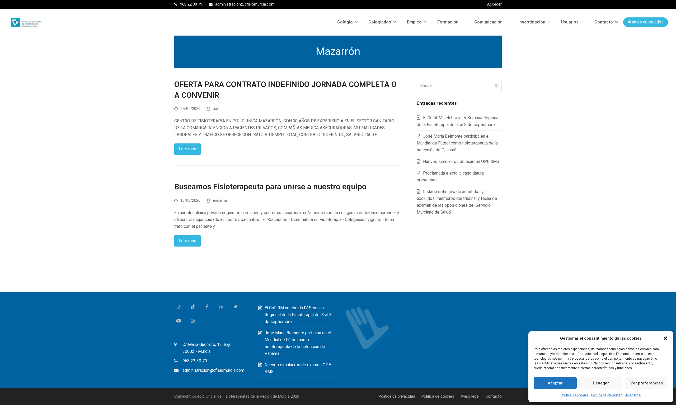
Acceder (494, 4)
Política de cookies (575, 395)
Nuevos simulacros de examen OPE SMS (461, 161)
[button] (665, 338)
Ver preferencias (646, 383)
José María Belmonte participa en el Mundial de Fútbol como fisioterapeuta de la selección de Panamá (457, 143)
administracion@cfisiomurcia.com (213, 370)
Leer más (187, 148)
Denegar (601, 383)
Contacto (494, 396)
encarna (220, 200)
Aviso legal (633, 395)
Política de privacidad (606, 395)
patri (216, 108)
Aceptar (555, 383)
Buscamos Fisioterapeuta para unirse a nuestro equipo (270, 186)
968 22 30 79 (194, 360)
